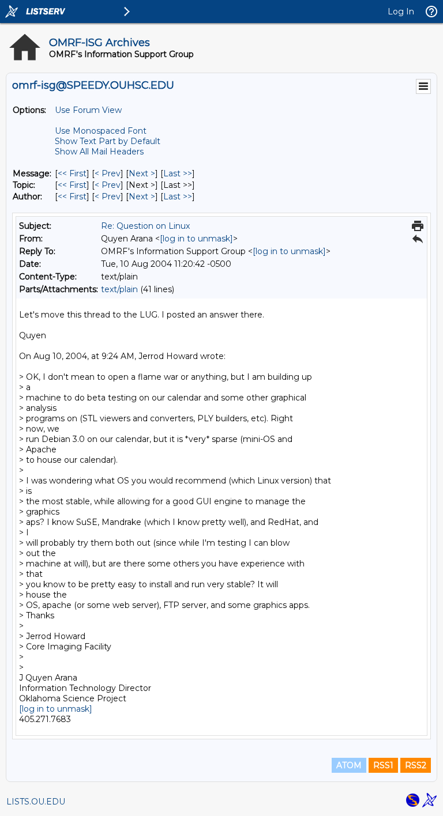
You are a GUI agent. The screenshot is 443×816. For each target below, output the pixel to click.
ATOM (349, 765)
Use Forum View (88, 110)
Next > (142, 173)
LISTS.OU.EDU (35, 801)
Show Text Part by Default (107, 141)
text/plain (119, 289)
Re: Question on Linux (145, 226)
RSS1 (383, 765)
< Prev (108, 173)
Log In (401, 11)
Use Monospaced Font (101, 131)
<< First (72, 173)
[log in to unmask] (196, 238)
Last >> (177, 173)
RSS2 (415, 765)
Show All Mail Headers (99, 151)
